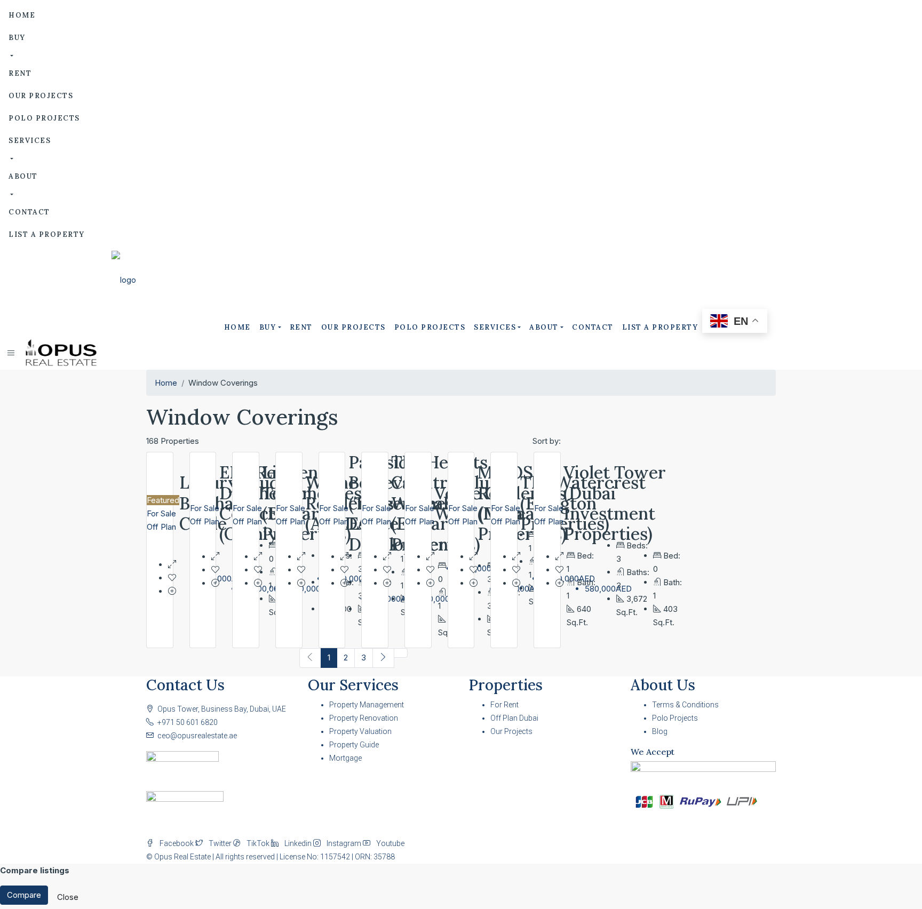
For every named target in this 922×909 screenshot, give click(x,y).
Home (22, 15)
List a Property (47, 234)
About (23, 176)
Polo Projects (44, 118)
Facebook (176, 843)
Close (67, 897)
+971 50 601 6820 (187, 722)
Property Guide (354, 744)
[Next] (383, 658)
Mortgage (345, 758)
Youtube (389, 843)
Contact (29, 212)
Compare (24, 895)
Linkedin (298, 843)
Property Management (366, 704)
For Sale (161, 513)
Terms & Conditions (685, 704)
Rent (20, 73)
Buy (17, 37)
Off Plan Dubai (514, 718)
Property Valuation (360, 731)
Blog (659, 731)
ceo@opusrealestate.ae (197, 735)
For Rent (504, 704)
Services (30, 140)
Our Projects (41, 95)
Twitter (220, 843)
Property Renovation (363, 718)
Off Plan (161, 527)
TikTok (258, 843)
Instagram (344, 843)
